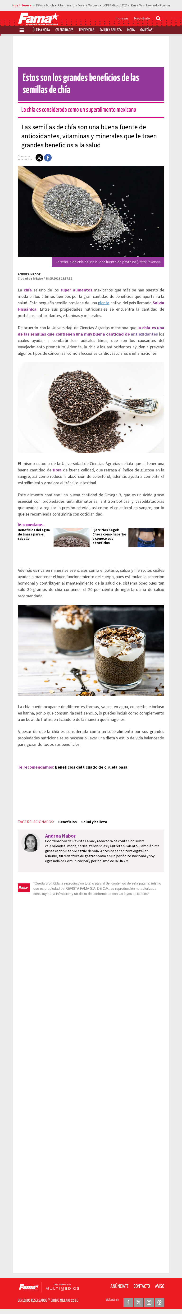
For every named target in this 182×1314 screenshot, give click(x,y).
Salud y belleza (94, 822)
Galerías (146, 30)
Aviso (159, 1286)
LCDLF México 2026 (115, 5)
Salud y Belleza (111, 30)
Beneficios (67, 822)
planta (103, 303)
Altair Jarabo (66, 5)
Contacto (142, 1286)
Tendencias (86, 30)
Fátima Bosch (45, 5)
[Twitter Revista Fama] (138, 1302)
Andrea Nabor (29, 274)
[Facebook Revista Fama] (128, 1302)
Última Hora (41, 30)
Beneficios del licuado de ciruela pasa (91, 767)
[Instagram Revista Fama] (149, 1302)
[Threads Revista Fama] (159, 1302)
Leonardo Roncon (158, 5)
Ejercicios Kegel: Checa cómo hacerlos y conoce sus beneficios (109, 536)
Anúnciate (119, 1286)
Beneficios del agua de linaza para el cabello (34, 534)
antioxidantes (144, 334)
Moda (131, 30)
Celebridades (64, 30)
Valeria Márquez (88, 5)
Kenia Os (136, 5)
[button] (39, 157)
